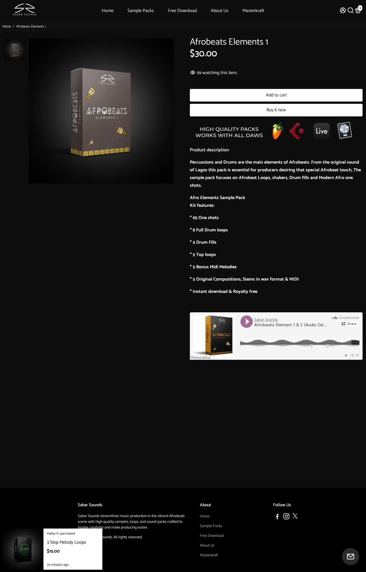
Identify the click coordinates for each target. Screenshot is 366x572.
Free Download (182, 11)
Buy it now (276, 110)
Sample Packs (141, 11)
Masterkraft (253, 11)
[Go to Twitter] (295, 517)
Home (108, 11)
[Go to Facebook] (277, 517)
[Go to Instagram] (286, 517)
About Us (219, 11)
